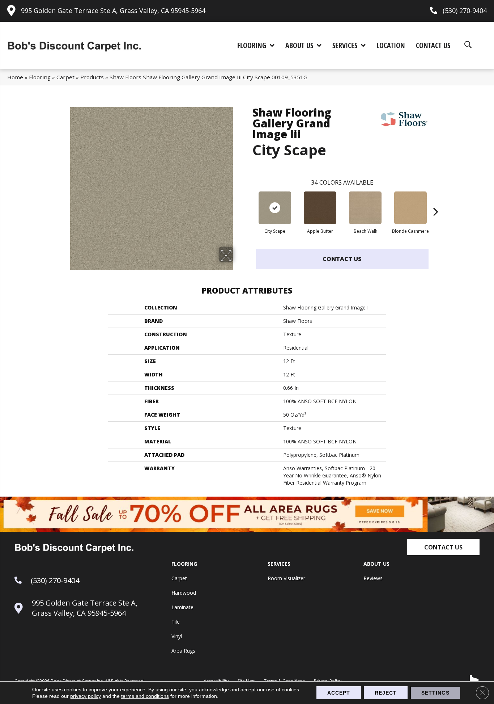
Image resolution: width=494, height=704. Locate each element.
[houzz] (474, 680)
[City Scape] (275, 208)
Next (435, 200)
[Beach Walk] (365, 208)
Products (92, 77)
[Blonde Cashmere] (410, 208)
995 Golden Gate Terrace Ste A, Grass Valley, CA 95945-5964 (113, 10)
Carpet (65, 77)
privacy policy (85, 696)
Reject (386, 693)
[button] (443, 547)
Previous (248, 200)
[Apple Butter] (320, 208)
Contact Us (342, 259)
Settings (435, 693)
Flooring (40, 77)
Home (15, 77)
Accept (338, 693)
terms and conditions (145, 696)
